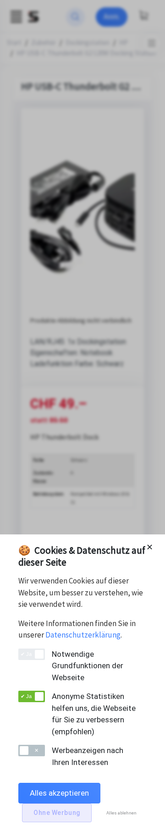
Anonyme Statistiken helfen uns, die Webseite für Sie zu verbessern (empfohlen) (94, 714)
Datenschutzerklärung (83, 635)
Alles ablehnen (121, 812)
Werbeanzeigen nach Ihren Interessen (87, 756)
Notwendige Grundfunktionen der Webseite (87, 665)
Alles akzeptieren (59, 793)
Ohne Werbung (56, 812)
